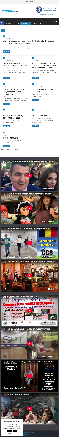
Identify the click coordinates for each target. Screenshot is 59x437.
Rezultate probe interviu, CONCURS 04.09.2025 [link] (13, 116)
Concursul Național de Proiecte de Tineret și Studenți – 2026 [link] (15, 65)
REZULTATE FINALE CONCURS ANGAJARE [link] (44, 90)
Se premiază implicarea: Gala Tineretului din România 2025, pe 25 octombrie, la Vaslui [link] (44, 65)
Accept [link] (15, 431)
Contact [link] (34, 23)
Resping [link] (9, 431)
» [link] (14, 149)
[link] (2, 23)
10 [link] (10, 149)
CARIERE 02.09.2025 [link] (40, 115)
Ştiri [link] (4, 35)
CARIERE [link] (41, 23)
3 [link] (8, 149)
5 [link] (9, 149)
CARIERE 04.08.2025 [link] (11, 138)
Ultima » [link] (16, 149)
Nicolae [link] (11, 38)
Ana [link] (42, 60)
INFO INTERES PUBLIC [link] (32, 20)
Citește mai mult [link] (12, 433)
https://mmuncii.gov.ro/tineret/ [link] (46, 14)
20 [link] (11, 149)
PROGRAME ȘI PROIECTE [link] (12, 23)
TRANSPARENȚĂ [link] (19, 20)
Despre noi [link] (9, 20)
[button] (12, 20)
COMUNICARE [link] (24, 23)
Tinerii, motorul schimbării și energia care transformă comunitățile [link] (14, 91)
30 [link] (12, 149)
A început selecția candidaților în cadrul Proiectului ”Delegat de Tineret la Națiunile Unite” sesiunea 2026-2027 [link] (28, 42)
